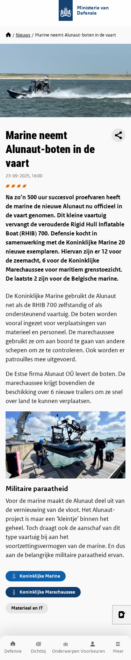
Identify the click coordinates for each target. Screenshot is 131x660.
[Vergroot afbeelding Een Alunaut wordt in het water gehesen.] (65, 444)
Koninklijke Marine (40, 576)
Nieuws (23, 35)
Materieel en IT (27, 608)
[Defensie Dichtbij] (8, 35)
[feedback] (121, 615)
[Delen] (118, 135)
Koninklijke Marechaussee (47, 592)
